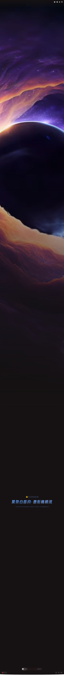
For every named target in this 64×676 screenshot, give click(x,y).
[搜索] (54, 2)
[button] (2, 2)
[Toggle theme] (59, 2)
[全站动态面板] (61, 2)
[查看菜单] (57, 2)
